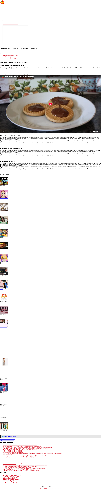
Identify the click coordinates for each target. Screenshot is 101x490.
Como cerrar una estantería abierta (9, 483)
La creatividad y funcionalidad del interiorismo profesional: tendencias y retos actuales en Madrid (21, 470)
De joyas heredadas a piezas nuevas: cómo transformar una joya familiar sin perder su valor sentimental (22, 446)
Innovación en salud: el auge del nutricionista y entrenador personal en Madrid (17, 467)
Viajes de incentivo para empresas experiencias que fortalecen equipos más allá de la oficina (20, 445)
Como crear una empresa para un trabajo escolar (12, 475)
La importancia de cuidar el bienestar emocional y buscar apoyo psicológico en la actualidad (20, 458)
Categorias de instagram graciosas (9, 478)
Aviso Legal (42, 488)
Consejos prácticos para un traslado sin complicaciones (13, 452)
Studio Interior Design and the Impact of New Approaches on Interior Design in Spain (18, 469)
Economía (4, 13)
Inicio (3, 11)
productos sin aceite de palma (8, 59)
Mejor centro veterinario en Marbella (9, 464)
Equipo (4, 17)
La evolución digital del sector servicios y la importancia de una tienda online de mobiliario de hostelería (22, 457)
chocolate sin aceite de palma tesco (9, 56)
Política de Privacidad (49, 488)
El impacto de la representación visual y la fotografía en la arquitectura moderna (17, 462)
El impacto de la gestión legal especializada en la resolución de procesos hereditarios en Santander (21, 460)
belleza (1, 45)
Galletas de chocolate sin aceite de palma (10, 55)
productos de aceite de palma (8, 57)
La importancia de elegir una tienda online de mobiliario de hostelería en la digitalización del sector (21, 456)
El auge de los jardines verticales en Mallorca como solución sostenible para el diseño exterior (20, 449)
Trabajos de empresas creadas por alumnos (11, 476)
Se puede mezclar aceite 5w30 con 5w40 (10, 482)
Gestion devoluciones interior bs (8, 481)
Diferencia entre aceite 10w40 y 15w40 (10, 477)
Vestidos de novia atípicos (7, 484)
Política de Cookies (57, 488)
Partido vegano (3, 5)
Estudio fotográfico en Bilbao (8, 454)
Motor (4, 16)
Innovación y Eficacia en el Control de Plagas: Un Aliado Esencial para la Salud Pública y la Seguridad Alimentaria (24, 468)
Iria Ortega (14, 51)
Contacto (4, 19)
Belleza (4, 12)
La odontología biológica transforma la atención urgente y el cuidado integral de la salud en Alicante (21, 463)
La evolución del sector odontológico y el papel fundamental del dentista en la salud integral (20, 466)
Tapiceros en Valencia (7, 459)
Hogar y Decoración (6, 14)
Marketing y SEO (6, 15)
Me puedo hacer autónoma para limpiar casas (11, 479)
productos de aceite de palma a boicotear (10, 58)
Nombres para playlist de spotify (9, 480)
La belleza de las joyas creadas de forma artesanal (12, 450)
